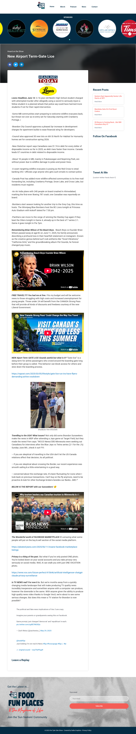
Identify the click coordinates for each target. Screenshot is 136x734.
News (84, 7)
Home (52, 7)
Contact (94, 7)
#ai (65, 644)
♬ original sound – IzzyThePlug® (29, 650)
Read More (98, 101)
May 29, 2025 (45, 631)
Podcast (73, 7)
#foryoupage (52, 644)
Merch (62, 7)
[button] (9, 64)
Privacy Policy (86, 730)
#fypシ (60, 644)
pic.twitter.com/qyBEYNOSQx (28, 625)
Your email (73, 692)
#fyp (45, 644)
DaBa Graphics (76, 730)
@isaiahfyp (20, 641)
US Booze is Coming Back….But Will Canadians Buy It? (108, 123)
